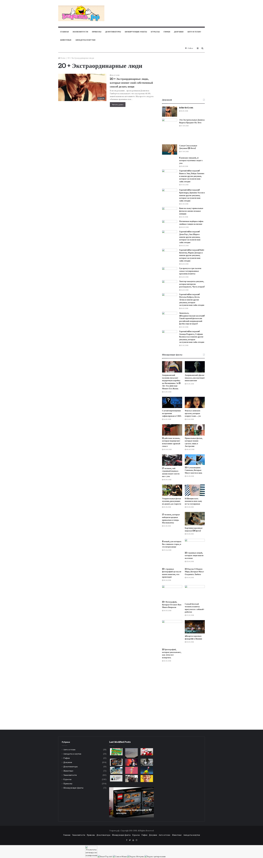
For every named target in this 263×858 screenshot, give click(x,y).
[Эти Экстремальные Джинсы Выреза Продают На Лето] (169, 130)
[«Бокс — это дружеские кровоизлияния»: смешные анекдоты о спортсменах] (131, 770)
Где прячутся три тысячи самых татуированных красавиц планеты (190, 271)
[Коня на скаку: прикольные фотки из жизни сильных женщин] (169, 212)
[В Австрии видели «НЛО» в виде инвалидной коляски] (131, 753)
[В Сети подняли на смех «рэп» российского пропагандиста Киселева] (131, 762)
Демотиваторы (113, 32)
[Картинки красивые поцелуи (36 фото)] (195, 518)
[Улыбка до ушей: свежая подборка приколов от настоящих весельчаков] (147, 770)
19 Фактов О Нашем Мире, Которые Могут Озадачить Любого (194, 572)
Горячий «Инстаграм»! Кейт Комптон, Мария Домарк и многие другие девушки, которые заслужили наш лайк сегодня (191, 255)
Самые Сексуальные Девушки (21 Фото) (188, 147)
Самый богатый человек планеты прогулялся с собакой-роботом (194, 608)
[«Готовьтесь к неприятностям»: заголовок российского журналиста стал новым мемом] (131, 778)
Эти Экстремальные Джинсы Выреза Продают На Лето (192, 121)
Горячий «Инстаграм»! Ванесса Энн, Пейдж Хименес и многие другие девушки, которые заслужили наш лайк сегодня (191, 176)
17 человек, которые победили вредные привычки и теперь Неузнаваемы (171, 518)
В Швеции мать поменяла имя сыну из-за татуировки (193, 501)
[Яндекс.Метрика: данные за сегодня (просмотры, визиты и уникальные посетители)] (135, 856)
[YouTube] (133, 840)
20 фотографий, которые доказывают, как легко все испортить (171, 653)
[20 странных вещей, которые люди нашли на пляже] (195, 544)
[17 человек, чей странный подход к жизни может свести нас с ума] (172, 460)
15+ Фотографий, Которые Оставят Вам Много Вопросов (171, 605)
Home (62, 58)
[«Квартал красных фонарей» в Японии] (195, 626)
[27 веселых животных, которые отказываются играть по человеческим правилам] (147, 762)
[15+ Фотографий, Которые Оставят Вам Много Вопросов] (172, 592)
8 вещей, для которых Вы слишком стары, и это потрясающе (171, 544)
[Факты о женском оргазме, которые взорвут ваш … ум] (195, 402)
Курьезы (155, 32)
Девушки (178, 32)
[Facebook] (126, 840)
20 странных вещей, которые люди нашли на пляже (194, 556)
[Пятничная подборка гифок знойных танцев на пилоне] (169, 224)
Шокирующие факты (136, 32)
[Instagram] (136, 840)
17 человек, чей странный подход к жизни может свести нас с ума (170, 472)
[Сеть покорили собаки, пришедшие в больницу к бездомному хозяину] (116, 770)
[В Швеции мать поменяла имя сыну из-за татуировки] (195, 490)
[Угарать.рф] (81, 13)
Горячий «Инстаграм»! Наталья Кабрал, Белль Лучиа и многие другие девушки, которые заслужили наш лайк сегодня (191, 299)
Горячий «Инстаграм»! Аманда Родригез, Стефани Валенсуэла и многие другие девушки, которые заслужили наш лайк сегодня (191, 336)
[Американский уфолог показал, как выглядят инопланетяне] (195, 367)
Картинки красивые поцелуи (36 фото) (193, 529)
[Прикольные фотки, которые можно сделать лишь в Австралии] (195, 430)
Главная (64, 32)
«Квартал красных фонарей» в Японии (193, 637)
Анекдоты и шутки (85, 40)
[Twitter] (130, 840)
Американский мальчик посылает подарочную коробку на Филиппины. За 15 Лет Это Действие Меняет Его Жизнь (171, 382)
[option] (131, 802)
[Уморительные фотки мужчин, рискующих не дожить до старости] (172, 490)
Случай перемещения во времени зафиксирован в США (171, 413)
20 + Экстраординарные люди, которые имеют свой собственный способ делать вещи (131, 83)
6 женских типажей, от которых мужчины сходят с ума (191, 161)
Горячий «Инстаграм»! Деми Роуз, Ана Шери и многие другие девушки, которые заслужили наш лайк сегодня (189, 237)
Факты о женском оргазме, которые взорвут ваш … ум (193, 413)
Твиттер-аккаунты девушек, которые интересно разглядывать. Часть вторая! (192, 284)
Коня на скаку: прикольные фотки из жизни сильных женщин (191, 211)
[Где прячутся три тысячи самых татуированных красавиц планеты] (169, 272)
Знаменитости (80, 32)
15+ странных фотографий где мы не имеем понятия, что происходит (171, 573)
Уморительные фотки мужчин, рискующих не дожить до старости (171, 501)
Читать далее (117, 105)
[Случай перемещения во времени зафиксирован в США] (172, 402)
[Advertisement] (158, 9)
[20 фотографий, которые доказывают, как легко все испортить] (172, 633)
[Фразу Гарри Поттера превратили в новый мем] (147, 751)
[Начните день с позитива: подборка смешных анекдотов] (147, 778)
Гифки (167, 32)
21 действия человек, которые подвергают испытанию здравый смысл (171, 442)
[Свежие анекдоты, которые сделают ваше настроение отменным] (116, 778)
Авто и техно (194, 32)
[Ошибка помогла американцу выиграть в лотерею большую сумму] (116, 751)
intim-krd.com (186, 107)
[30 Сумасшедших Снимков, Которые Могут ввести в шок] (195, 459)
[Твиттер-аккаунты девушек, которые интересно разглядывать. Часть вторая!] (169, 284)
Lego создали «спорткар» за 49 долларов (130, 811)
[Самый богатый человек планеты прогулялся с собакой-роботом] (195, 593)
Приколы (96, 32)
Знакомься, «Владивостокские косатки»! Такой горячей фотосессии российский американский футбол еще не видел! (192, 318)
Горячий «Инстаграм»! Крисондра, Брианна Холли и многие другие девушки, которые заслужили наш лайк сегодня (192, 195)
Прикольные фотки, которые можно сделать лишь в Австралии (193, 442)
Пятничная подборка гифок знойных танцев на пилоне (191, 222)
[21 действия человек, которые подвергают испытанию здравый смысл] (172, 430)
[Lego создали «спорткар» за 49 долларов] (116, 762)
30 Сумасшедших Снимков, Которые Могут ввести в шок (193, 470)
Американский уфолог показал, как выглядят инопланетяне (195, 378)
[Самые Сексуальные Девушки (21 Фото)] (169, 149)
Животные (66, 40)
